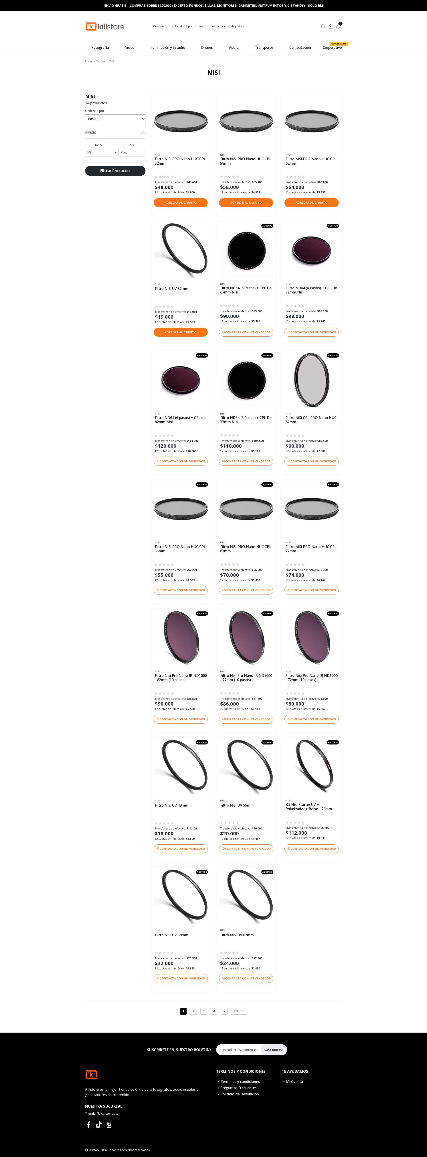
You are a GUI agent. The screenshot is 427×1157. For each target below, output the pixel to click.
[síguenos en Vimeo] (98, 1124)
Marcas (100, 61)
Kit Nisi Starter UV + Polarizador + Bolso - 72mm (309, 807)
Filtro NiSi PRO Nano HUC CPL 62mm (311, 161)
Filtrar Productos (115, 170)
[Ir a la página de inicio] (105, 26)
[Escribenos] (323, 26)
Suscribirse (274, 1050)
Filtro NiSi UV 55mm (237, 805)
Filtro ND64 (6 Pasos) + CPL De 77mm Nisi (246, 420)
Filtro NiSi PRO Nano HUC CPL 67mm (245, 549)
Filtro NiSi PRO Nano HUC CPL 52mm (180, 161)
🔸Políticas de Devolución (237, 1094)
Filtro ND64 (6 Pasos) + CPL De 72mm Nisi (311, 290)
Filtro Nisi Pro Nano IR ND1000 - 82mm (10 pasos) (181, 678)
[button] (181, 202)
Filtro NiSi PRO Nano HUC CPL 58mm (245, 161)
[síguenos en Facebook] (88, 1124)
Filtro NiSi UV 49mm (171, 805)
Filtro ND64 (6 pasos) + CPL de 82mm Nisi (180, 420)
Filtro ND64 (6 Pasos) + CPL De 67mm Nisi (246, 290)
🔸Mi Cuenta (292, 1081)
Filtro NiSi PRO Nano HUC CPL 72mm (311, 549)
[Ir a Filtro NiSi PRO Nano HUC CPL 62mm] (311, 121)
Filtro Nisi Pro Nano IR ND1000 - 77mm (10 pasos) (246, 678)
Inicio (88, 61)
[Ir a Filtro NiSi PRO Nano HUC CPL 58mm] (246, 121)
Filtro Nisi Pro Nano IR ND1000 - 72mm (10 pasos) (312, 678)
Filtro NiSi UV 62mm (237, 935)
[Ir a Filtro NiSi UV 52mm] (181, 250)
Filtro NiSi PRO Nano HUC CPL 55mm (180, 549)
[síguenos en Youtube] (109, 1124)
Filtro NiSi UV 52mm (171, 289)
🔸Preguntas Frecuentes (236, 1088)
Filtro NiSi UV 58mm (171, 935)
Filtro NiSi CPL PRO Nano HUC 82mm (311, 420)
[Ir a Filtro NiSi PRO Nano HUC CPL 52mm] (181, 121)
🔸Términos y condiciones (238, 1081)
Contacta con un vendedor (248, 332)
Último (239, 1011)
